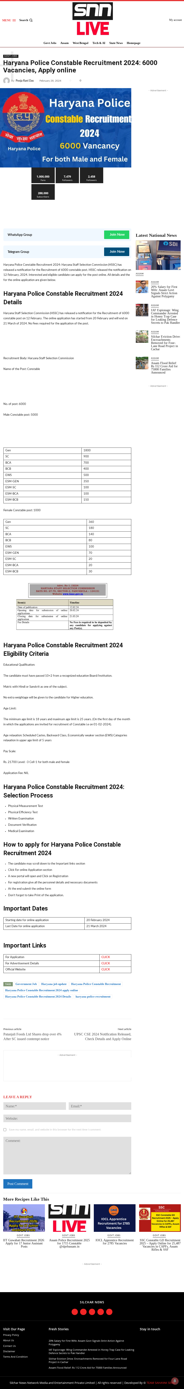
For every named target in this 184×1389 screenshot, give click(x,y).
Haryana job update (54, 984)
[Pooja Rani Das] (7, 80)
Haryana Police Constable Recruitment (96, 984)
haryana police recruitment (93, 996)
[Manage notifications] (174, 1381)
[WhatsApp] (176, 79)
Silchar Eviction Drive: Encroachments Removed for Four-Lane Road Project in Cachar (166, 343)
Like (43, 169)
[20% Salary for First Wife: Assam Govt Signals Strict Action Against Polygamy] (142, 286)
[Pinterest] (166, 79)
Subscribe (43, 185)
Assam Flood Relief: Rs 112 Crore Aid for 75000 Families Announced (164, 367)
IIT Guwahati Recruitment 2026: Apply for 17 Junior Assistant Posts (24, 1243)
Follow (67, 169)
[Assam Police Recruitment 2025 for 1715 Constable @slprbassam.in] (69, 1218)
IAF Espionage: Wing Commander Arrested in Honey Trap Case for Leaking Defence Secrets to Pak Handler (165, 316)
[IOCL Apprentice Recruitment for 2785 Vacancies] (115, 1218)
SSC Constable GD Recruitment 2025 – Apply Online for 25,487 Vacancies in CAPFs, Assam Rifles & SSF (160, 1245)
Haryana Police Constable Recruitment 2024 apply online (41, 990)
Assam (140, 274)
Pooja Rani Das (25, 80)
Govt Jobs (10, 56)
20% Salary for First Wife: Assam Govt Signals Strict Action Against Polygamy (164, 291)
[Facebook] (145, 79)
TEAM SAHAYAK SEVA (161, 1383)
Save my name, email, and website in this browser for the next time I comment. (55, 1129)
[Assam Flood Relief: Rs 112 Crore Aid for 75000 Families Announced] (142, 363)
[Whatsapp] (109, 1312)
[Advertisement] (85, 211)
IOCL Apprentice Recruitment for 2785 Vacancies (115, 1242)
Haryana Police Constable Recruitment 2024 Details (38, 996)
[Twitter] (155, 79)
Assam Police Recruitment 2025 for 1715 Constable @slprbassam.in (69, 1243)
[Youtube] (100, 1312)
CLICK (105, 957)
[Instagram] (83, 1312)
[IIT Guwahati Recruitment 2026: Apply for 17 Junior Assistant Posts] (24, 1218)
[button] (26, 20)
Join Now (117, 234)
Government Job (26, 984)
